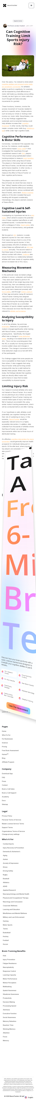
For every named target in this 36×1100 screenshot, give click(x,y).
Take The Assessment (18, 708)
